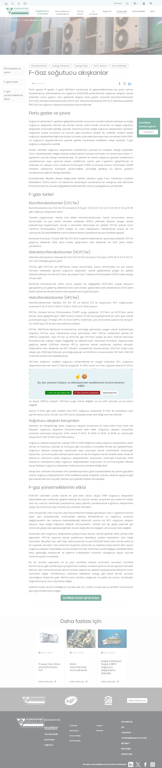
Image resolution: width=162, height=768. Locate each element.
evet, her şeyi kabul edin (59, 393)
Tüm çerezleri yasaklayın (87, 393)
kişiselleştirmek (110, 393)
